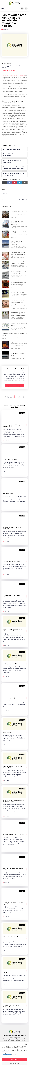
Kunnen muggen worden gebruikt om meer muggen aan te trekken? (14, 167)
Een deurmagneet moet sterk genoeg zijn (12, 1005)
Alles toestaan (14, 1059)
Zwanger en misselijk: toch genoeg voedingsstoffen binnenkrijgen (17, 302)
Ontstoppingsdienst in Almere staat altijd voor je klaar (13, 937)
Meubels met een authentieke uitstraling (12, 528)
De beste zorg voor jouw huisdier (12, 698)
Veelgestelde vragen (9, 70)
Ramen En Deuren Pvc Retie (11, 561)
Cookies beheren (14, 1063)
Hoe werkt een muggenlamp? (14, 149)
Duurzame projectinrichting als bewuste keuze (12, 425)
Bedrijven (5, 29)
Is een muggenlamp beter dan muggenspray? (14, 161)
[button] (26, 1044)
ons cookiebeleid (7, 1054)
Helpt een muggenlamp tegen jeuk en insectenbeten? (14, 174)
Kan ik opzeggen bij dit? (10, 664)
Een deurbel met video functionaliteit (14, 834)
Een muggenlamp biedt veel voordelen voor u (14, 66)
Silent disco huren (8, 493)
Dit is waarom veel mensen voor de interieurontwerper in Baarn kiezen (18, 222)
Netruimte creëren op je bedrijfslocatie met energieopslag (17, 242)
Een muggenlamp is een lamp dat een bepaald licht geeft (13, 75)
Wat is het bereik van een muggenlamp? (14, 154)
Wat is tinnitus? (7, 732)
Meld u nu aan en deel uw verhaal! (14, 368)
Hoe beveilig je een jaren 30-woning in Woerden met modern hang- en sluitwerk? (18, 314)
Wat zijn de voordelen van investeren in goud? (14, 903)
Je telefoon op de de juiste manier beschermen (13, 869)
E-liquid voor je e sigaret (10, 459)
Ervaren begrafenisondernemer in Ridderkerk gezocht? (13, 630)
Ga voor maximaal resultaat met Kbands (12, 971)
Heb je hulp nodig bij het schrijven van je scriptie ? (13, 767)
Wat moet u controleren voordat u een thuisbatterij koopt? (17, 353)
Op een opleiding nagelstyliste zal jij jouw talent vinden (13, 801)
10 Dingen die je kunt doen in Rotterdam (11, 596)
